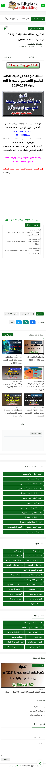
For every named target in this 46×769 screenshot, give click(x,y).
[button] (33, 322)
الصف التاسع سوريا (35, 29)
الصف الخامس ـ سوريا (33, 517)
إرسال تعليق (36, 433)
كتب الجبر (38, 637)
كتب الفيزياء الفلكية (14, 555)
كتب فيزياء (14, 575)
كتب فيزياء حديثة (15, 589)
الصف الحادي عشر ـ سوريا (32, 512)
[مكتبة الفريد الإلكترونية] (23, 5)
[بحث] (3, 5)
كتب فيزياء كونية (15, 594)
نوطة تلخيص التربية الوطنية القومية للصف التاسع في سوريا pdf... (22, 252)
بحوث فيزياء (37, 551)
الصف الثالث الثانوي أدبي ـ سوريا (29, 488)
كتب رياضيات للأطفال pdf (14, 642)
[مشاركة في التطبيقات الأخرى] (12, 322)
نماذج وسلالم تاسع (11, 314)
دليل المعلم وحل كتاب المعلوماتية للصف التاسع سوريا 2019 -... (12, 360)
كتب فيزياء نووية (36, 599)
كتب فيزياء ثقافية (35, 589)
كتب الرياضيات (17, 637)
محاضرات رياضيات (35, 647)
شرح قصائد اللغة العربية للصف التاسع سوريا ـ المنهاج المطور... (23, 233)
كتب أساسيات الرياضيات (33, 623)
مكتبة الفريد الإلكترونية (14, 766)
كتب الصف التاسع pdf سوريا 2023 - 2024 (35, 358)
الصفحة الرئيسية (37, 707)
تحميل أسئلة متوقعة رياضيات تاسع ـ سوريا (23, 220)
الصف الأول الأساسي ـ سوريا (31, 474)
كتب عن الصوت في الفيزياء (32, 570)
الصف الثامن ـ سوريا (34, 503)
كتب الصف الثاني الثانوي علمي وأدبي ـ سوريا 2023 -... (15, 19)
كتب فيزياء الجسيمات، (33, 584)
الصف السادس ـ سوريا (13, 527)
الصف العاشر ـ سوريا (34, 532)
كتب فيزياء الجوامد (13, 584)
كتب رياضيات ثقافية (34, 642)
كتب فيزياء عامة (36, 594)
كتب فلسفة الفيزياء (35, 575)
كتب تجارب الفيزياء (35, 565)
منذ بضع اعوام (33, 230)
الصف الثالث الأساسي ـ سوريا (31, 484)
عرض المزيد (8, 335)
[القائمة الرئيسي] (43, 5)
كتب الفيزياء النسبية (34, 560)
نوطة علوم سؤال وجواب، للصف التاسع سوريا (12, 385)
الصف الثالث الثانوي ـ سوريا (31, 493)
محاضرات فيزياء (15, 599)
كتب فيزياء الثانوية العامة (33, 580)
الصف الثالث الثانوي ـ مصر (32, 498)
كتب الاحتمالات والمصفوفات (31, 627)
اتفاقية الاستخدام (36, 715)
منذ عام (40, 355)
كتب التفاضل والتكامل (15, 632)
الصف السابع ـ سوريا (34, 527)
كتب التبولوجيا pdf (35, 632)
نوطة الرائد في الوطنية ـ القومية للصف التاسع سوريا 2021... (34, 386)
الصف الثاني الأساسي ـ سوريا (31, 508)
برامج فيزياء (17, 551)
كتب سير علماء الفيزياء (14, 565)
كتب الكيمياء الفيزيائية (14, 560)
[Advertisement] (23, 283)
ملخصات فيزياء (36, 604)
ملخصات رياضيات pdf (14, 647)
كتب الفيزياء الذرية (35, 555)
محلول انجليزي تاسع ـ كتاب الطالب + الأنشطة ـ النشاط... (34, 413)
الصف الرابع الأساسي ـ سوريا (31, 522)
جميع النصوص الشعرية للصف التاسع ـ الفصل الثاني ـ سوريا (13, 413)
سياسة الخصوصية (36, 711)
